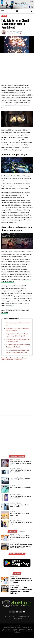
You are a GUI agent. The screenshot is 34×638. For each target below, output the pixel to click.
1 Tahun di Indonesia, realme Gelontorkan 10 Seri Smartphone (18, 340)
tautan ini (11, 306)
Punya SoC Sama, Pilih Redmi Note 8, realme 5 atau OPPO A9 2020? (17, 335)
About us (7, 616)
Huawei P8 (4, 312)
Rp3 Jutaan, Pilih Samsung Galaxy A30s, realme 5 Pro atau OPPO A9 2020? (18, 351)
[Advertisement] (17, 68)
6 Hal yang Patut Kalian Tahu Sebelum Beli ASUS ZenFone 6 (17, 329)
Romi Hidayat (12, 33)
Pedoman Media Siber (24, 616)
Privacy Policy (18, 619)
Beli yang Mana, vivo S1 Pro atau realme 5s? (18, 324)
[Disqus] (17, 389)
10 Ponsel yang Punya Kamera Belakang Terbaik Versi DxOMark (18, 346)
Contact (14, 616)
